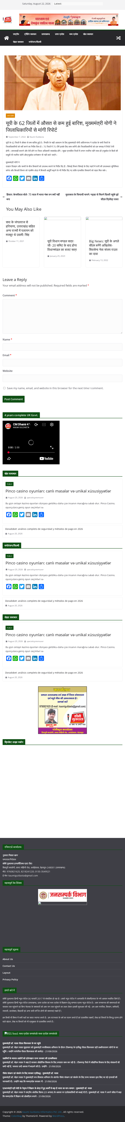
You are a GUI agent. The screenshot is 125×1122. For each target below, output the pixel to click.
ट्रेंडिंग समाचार (30, 34)
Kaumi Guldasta (37, 136)
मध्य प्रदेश (73, 34)
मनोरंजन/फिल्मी (35, 41)
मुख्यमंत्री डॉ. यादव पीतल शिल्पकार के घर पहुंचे (22, 1043)
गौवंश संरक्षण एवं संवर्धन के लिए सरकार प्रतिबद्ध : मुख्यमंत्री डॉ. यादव (30, 1073)
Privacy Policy (10, 979)
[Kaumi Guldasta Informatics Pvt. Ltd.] (6, 38)
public (9, 484)
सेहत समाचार (18, 41)
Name (7, 339)
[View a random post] (118, 38)
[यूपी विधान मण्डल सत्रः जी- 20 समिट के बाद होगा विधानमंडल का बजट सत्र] (62, 219)
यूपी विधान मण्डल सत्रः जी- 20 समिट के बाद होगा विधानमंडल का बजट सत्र (62, 245)
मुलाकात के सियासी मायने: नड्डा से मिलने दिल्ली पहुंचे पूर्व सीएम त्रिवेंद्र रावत (92, 197)
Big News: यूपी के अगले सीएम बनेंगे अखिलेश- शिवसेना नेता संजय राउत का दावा (104, 247)
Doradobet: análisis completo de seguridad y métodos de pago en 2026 (44, 528)
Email (7, 355)
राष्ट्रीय (16, 34)
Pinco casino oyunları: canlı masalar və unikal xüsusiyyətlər (58, 491)
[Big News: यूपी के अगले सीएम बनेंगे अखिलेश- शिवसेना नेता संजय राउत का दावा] (104, 219)
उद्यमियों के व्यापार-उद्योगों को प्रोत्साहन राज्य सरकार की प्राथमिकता (30, 1058)
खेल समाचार (88, 34)
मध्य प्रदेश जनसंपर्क (47, 1033)
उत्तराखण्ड (46, 34)
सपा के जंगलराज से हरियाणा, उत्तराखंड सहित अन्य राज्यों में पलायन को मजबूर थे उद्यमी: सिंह (20, 228)
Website (8, 371)
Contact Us (9, 965)
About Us (8, 959)
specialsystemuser (35, 497)
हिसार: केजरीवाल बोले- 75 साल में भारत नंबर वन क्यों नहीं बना (33, 197)
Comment (10, 295)
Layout (6, 972)
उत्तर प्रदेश (59, 34)
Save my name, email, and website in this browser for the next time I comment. (55, 388)
